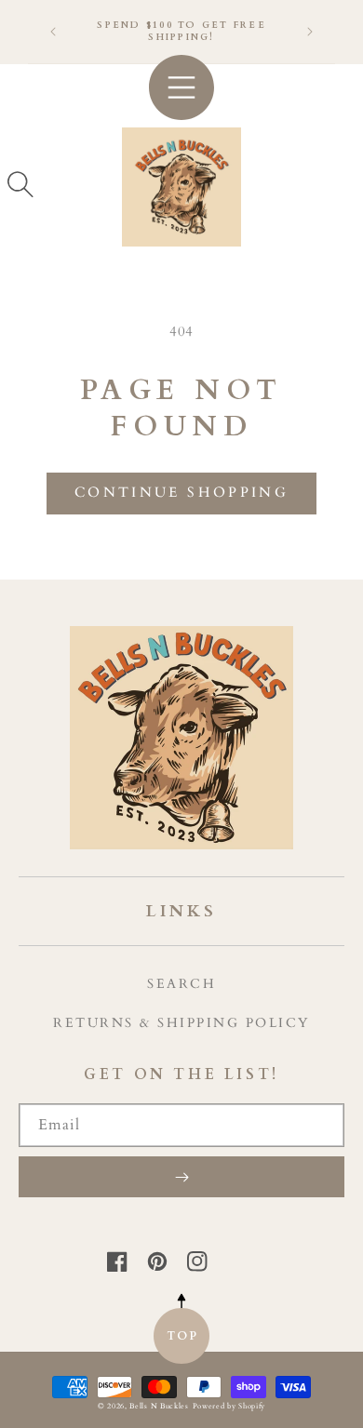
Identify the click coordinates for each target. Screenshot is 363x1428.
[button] (20, 184)
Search (181, 984)
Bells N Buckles (159, 1406)
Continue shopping (181, 492)
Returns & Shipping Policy (181, 1023)
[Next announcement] (309, 31)
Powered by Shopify (229, 1406)
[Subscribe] (181, 1176)
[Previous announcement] (53, 31)
